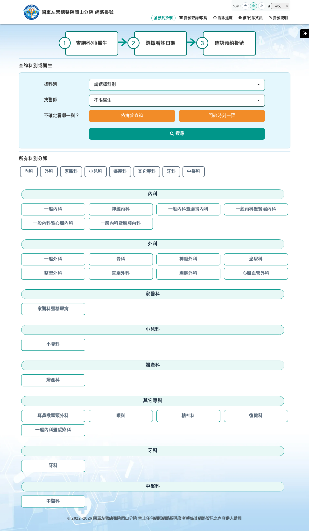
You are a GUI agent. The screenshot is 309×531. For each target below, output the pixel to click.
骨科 (120, 259)
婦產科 (120, 171)
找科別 (50, 84)
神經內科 (121, 209)
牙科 (171, 171)
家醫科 (71, 171)
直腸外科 (121, 273)
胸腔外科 (188, 273)
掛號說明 (280, 18)
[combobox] (177, 85)
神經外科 (188, 259)
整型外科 (53, 273)
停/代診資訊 (252, 18)
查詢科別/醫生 (91, 43)
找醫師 (50, 100)
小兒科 (95, 171)
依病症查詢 (132, 116)
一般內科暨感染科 (53, 430)
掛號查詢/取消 (195, 18)
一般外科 (53, 259)
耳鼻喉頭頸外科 (53, 416)
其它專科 (147, 171)
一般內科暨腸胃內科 (188, 209)
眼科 (120, 416)
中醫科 (193, 171)
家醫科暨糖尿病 (53, 309)
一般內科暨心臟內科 (53, 223)
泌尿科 (256, 259)
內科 (28, 171)
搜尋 (180, 134)
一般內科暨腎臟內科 (256, 209)
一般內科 (53, 209)
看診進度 (225, 18)
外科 (48, 171)
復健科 (256, 416)
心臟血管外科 (256, 273)
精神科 (188, 416)
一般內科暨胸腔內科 (121, 223)
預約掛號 (165, 18)
